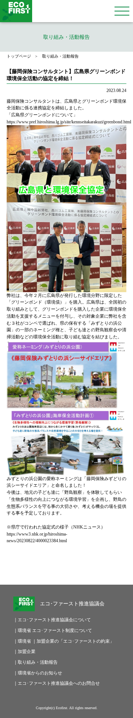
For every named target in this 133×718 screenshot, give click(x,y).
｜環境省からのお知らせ (37, 673)
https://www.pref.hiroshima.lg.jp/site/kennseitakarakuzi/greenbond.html (69, 121)
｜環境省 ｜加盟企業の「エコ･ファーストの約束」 (49, 641)
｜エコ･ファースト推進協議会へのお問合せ (49, 683)
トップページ (19, 56)
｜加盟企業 (24, 651)
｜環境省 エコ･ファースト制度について (49, 630)
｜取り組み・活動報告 (35, 662)
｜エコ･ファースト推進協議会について (49, 619)
